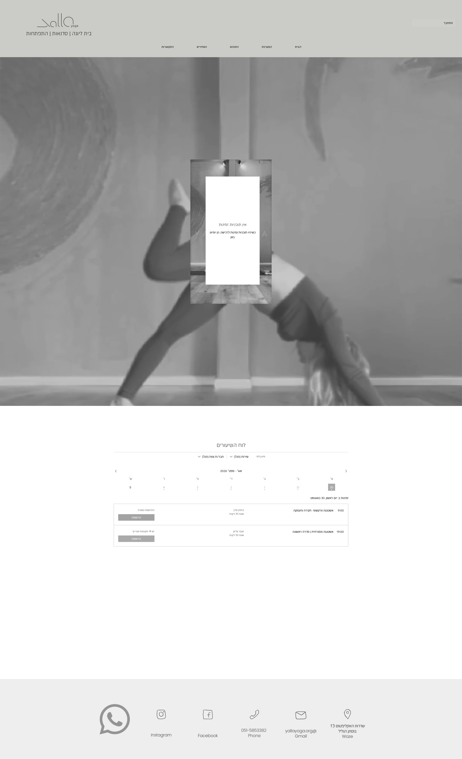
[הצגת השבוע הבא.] (116, 471)
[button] (176, 47)
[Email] (301, 719)
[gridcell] (331, 487)
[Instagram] (161, 719)
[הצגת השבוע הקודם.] (346, 471)
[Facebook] (208, 719)
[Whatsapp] (115, 719)
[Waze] (347, 719)
